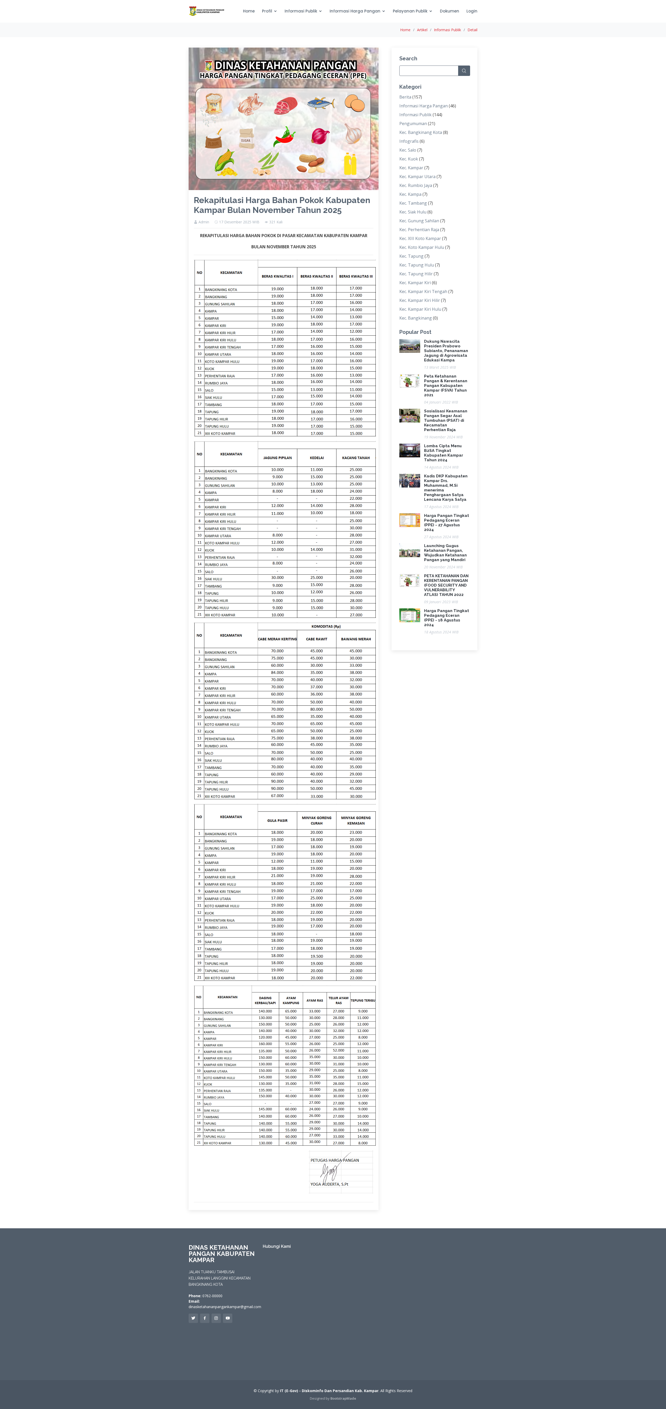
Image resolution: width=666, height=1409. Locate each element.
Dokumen (449, 11)
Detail (472, 29)
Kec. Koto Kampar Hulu (421, 247)
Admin (203, 222)
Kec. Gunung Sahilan (419, 221)
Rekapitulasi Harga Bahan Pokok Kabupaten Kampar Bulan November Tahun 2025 (282, 205)
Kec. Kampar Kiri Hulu (420, 309)
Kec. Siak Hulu (412, 212)
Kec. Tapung (411, 256)
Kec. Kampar (411, 168)
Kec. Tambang (413, 203)
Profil (267, 11)
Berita (405, 97)
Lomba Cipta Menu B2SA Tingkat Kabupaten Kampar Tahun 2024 (443, 453)
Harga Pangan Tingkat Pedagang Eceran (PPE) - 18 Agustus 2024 (446, 617)
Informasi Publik (301, 11)
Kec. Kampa (410, 194)
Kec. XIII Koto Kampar (420, 238)
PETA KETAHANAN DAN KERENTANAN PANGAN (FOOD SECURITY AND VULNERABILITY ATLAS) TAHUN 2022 (446, 585)
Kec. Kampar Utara (417, 176)
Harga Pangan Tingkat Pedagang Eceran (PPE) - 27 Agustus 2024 (446, 522)
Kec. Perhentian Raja (419, 229)
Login (471, 11)
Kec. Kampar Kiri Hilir (419, 300)
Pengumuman (413, 123)
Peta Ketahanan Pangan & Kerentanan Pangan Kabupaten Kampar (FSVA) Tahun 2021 (445, 385)
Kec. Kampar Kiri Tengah (423, 291)
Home (249, 11)
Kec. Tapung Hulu (416, 265)
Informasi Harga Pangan (355, 11)
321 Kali (276, 222)
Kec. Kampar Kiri (415, 282)
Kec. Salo (407, 150)
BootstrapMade (343, 1398)
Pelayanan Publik (410, 11)
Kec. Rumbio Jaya (415, 185)
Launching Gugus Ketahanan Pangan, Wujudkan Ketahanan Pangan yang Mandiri (445, 552)
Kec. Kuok (408, 159)
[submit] (464, 71)
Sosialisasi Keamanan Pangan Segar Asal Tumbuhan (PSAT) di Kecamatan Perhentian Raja (445, 420)
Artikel (422, 29)
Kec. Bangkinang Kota (420, 132)
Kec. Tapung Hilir (416, 274)
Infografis (409, 141)
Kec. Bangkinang (415, 318)
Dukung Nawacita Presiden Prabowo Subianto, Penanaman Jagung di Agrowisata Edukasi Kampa (446, 350)
